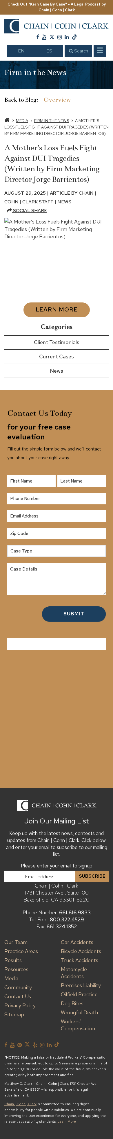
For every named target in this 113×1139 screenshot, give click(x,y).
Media (22, 120)
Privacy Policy (20, 1005)
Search (80, 51)
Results (13, 960)
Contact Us (17, 996)
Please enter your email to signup (56, 865)
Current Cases (56, 356)
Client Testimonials (56, 342)
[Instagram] (59, 37)
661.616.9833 (75, 912)
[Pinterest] (19, 1045)
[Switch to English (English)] (21, 51)
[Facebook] (37, 37)
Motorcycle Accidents (74, 973)
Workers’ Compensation (78, 1025)
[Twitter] (51, 37)
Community (18, 987)
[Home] (7, 120)
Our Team (16, 942)
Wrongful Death (79, 1012)
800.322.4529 (67, 919)
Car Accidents (77, 942)
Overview (57, 99)
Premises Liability (81, 985)
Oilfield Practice (79, 994)
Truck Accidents (79, 960)
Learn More (57, 309)
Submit (73, 613)
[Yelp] (35, 1045)
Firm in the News (51, 120)
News (64, 202)
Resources (16, 969)
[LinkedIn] (67, 37)
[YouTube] (44, 37)
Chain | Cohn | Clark (20, 1104)
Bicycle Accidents (81, 951)
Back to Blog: (21, 99)
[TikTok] (74, 37)
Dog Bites (72, 1003)
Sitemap (14, 1014)
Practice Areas (21, 951)
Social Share (29, 210)
